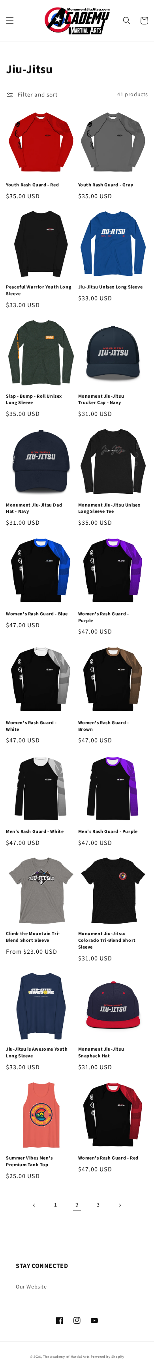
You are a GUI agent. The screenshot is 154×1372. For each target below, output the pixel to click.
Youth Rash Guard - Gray (105, 185)
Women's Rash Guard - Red (108, 1158)
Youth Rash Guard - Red (32, 185)
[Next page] (119, 1205)
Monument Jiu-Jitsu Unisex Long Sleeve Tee (109, 508)
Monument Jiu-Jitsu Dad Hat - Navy (34, 508)
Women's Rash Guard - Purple (103, 617)
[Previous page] (34, 1205)
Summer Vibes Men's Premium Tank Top (29, 1161)
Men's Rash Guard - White (35, 832)
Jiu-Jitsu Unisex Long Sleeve (110, 287)
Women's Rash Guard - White (31, 726)
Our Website (31, 1287)
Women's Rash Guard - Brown (103, 726)
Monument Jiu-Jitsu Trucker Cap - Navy (101, 399)
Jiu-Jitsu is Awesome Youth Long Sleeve (37, 1052)
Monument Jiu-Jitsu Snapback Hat (101, 1052)
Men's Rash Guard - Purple (108, 832)
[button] (10, 20)
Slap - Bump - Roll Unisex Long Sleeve (34, 399)
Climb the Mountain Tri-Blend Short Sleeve (33, 937)
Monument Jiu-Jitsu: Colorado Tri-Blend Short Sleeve (107, 941)
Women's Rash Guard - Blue (37, 614)
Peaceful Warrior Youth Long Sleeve (38, 290)
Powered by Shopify (107, 1356)
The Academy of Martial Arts (66, 1356)
